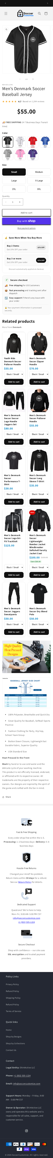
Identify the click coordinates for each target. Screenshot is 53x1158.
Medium (39, 172)
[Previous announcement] (5, 3)
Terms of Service (13, 1011)
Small (14, 172)
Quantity (6, 196)
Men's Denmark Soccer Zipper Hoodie (37, 361)
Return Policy (25, 882)
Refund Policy (12, 991)
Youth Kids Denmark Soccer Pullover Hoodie (12, 361)
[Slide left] (20, 79)
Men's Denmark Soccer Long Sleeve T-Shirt (37, 478)
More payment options (27, 228)
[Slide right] (33, 79)
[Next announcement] (47, 3)
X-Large (39, 180)
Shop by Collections (15, 1043)
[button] (6, 13)
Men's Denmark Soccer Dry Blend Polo (38, 611)
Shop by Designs (13, 1036)
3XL (39, 189)
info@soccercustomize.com (26, 918)
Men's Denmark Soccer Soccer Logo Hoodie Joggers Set (12, 420)
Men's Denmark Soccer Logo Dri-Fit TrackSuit (12, 538)
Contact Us (11, 1050)
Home (8, 1030)
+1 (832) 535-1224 (26, 922)
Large (14, 180)
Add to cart (13, 382)
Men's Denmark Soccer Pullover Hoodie (37, 418)
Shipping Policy (13, 997)
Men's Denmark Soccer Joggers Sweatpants (12, 611)
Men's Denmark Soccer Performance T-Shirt (12, 480)
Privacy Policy (12, 984)
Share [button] (8, 797)
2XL (14, 189)
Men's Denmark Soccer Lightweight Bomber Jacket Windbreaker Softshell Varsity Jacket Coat (38, 544)
